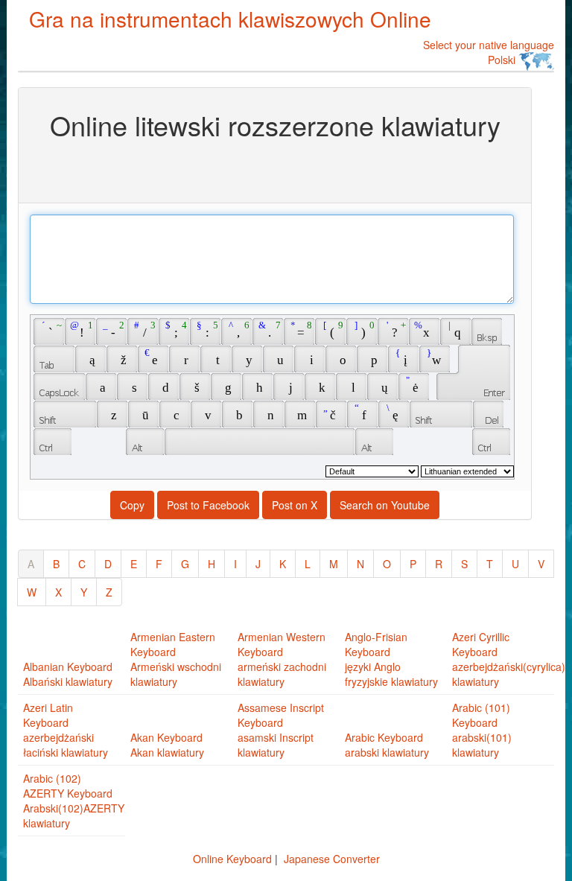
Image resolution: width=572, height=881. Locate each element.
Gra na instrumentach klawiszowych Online (230, 19)
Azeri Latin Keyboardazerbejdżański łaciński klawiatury (65, 730)
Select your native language (488, 52)
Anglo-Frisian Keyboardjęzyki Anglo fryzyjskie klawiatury (391, 659)
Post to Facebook (208, 504)
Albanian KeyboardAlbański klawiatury (67, 674)
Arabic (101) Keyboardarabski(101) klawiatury (482, 730)
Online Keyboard (232, 858)
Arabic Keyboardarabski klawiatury (387, 745)
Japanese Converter (332, 858)
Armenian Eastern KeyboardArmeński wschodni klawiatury (175, 659)
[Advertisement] (275, 169)
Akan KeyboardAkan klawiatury (167, 745)
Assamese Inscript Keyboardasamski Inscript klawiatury (281, 730)
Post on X (294, 504)
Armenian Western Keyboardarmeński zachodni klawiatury (282, 659)
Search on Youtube (385, 504)
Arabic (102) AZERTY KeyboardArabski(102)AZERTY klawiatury (73, 800)
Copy (132, 504)
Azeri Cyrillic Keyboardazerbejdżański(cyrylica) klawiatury (508, 659)
